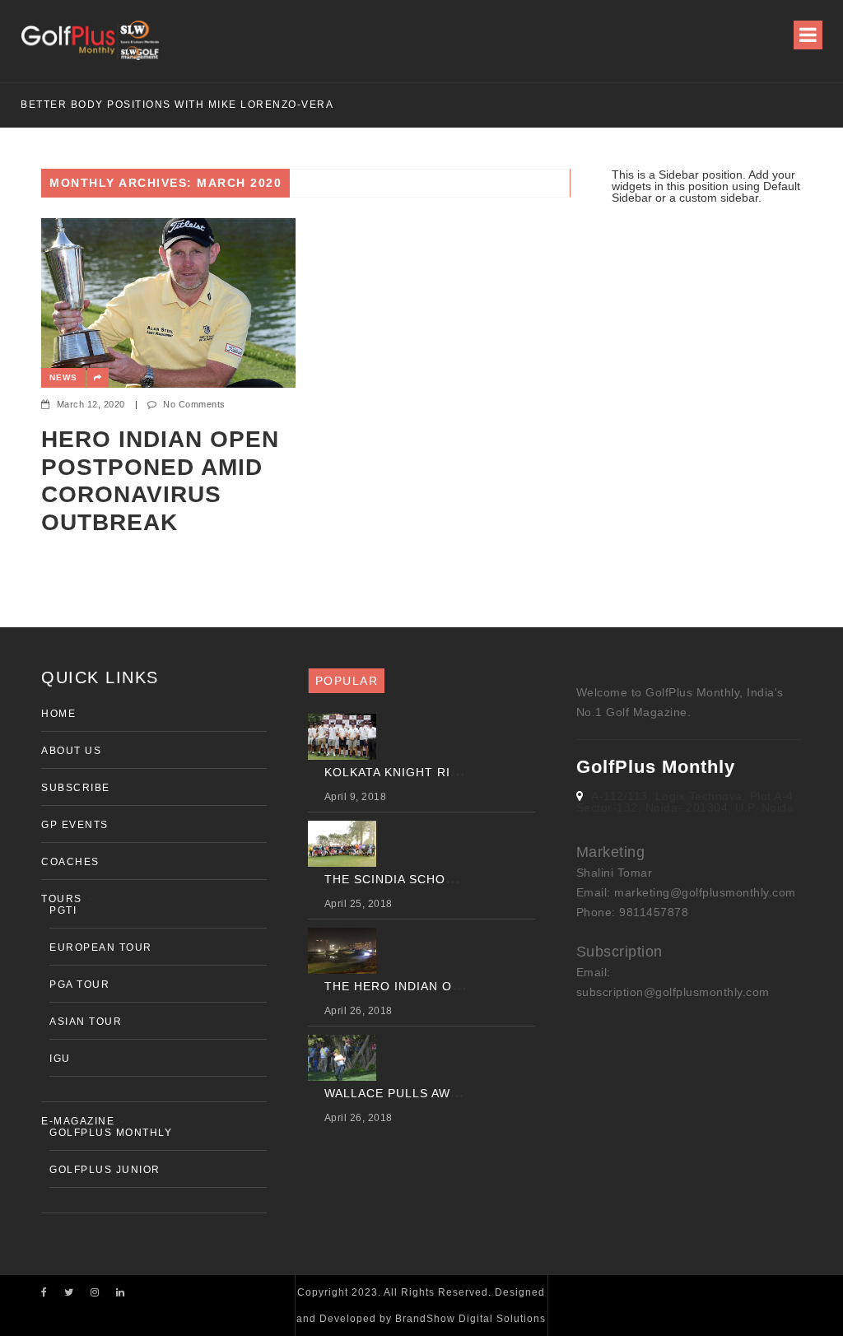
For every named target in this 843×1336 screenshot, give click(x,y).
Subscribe (75, 788)
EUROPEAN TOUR (100, 947)
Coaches (70, 862)
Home (58, 713)
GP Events (75, 825)
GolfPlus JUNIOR (105, 1169)
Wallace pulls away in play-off (436, 1093)
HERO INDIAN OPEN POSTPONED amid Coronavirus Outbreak (160, 480)
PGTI (63, 910)
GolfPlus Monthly (110, 1132)
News (63, 377)
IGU (60, 1058)
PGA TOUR (79, 984)
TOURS (61, 899)
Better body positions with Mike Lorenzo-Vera (177, 104)
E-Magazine (77, 1121)
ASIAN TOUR (85, 1021)
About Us (71, 750)
